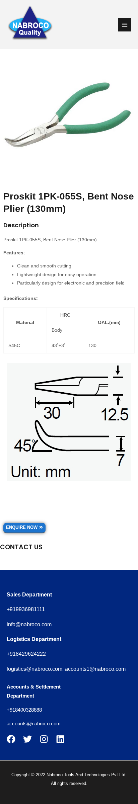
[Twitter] (27, 739)
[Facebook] (11, 739)
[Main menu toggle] (125, 24)
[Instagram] (44, 739)
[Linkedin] (60, 739)
